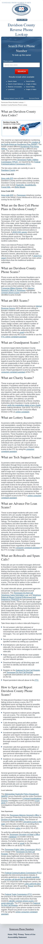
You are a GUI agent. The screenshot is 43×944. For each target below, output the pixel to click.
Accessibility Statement (17, 937)
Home (10, 934)
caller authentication (32, 884)
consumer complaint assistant (13, 372)
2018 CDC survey (19, 232)
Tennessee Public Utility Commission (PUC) (22, 850)
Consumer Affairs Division (11, 288)
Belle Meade (19, 187)
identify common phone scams (21, 901)
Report (30, 886)
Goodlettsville (30, 185)
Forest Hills (5, 187)
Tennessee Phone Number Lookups (12, 102)
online (18, 828)
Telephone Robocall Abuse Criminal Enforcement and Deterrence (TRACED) (21, 597)
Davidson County (8, 170)
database (13, 837)
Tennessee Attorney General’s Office (24, 815)
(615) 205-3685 (22, 20)
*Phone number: (8, 61)
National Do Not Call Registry (27, 670)
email (21, 332)
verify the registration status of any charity (24, 405)
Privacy (21, 934)
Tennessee (21, 195)
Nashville (20, 185)
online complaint (22, 412)
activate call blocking (13, 879)
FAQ (15, 934)
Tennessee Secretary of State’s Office (24, 835)
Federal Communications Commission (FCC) (23, 873)
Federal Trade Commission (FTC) (18, 894)
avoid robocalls (7, 903)
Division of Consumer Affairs (12, 820)
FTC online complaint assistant (13, 337)
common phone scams (10, 293)
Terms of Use (30, 934)
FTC (36, 680)
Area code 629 (7, 195)
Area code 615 (7, 178)
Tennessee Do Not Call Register (20, 672)
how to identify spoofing (29, 877)
